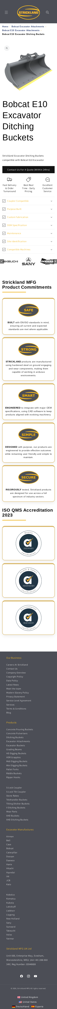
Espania (39, 1006)
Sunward (10, 926)
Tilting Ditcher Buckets (18, 803)
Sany (8, 922)
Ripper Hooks (13, 777)
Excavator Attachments (18, 741)
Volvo (9, 934)
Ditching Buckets (15, 737)
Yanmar (10, 938)
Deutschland (22, 1006)
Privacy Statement (15, 696)
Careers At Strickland (17, 664)
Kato (8, 884)
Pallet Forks (12, 769)
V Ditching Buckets (15, 807)
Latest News (12, 684)
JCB (8, 880)
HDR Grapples (13, 757)
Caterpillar (11, 852)
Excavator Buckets (15, 745)
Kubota (10, 902)
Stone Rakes (12, 795)
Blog (8, 712)
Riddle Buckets (14, 773)
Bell (8, 840)
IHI (7, 876)
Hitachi (9, 868)
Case (8, 844)
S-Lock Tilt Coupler (16, 791)
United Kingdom (29, 997)
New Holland (13, 918)
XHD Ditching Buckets (17, 819)
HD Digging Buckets (16, 753)
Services (10, 704)
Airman (10, 836)
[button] (6, 12)
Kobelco (10, 894)
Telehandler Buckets (16, 799)
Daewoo (10, 860)
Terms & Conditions (16, 708)
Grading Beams (14, 749)
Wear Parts (11, 811)
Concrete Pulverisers (17, 733)
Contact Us (12, 668)
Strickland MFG (23, 988)
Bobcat (10, 848)
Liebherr (10, 910)
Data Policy (12, 680)
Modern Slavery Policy (17, 692)
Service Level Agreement (18, 700)
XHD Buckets (12, 815)
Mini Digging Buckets (16, 765)
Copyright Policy (14, 676)
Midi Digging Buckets (16, 761)
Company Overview (16, 672)
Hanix (9, 864)
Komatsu (11, 898)
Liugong (10, 914)
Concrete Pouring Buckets (19, 729)
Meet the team (13, 688)
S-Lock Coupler (14, 787)
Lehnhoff (11, 906)
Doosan (10, 856)
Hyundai (10, 872)
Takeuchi (10, 930)
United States (30, 1001)
